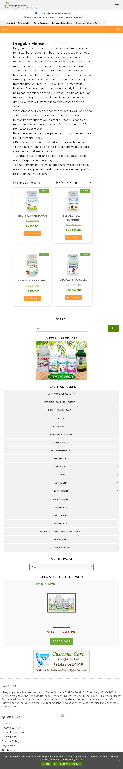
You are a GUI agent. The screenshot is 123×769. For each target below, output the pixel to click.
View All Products (13, 732)
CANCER (60, 418)
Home (5, 723)
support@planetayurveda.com (59, 13)
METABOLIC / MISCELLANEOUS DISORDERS (60, 531)
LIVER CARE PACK (46, 584)
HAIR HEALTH (60, 483)
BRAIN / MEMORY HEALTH (60, 410)
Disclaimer (8, 746)
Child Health (60, 426)
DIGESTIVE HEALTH (60, 442)
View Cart (10, 23)
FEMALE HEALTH (60, 475)
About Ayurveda (41, 23)
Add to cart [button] (32, 233)
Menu (6, 29)
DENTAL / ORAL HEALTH (60, 434)
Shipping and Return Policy (88, 23)
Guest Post (9, 737)
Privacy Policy (10, 741)
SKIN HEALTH (60, 540)
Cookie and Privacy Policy (67, 764)
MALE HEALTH (60, 523)
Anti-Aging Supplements (61, 394)
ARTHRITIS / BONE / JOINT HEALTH (60, 402)
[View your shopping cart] (116, 6)
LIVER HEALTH (60, 507)
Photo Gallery (24, 23)
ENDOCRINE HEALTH (60, 450)
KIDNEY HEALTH (60, 499)
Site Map (7, 750)
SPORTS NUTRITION (60, 548)
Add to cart (61, 641)
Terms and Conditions (62, 23)
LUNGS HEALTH (60, 515)
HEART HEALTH (60, 491)
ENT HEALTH (60, 459)
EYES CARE (60, 467)
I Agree (45, 764)
